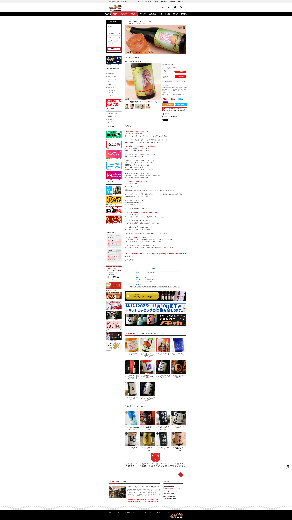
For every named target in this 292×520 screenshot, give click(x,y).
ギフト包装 (110, 95)
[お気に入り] (162, 7)
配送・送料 (135, 512)
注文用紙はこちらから (114, 279)
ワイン (109, 81)
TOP (126, 21)
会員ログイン (148, 1)
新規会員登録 (164, 1)
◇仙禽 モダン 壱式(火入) (163, 447)
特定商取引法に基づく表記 (154, 512)
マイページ (156, 1)
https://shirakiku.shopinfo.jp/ (152, 284)
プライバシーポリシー (167, 512)
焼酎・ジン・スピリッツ (114, 79)
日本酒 (129, 21)
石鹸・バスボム (111, 92)
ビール (109, 84)
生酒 (182, 99)
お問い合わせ (180, 1)
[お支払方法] (168, 7)
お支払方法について (112, 113)
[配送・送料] (175, 7)
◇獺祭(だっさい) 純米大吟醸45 (179, 426)
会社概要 (110, 119)
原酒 (166, 99)
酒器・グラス (111, 87)
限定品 (174, 99)
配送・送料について (112, 116)
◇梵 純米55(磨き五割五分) (132, 447)
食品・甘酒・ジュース (113, 90)
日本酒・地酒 (111, 73)
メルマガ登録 (172, 1)
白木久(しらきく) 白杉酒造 (137, 21)
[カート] (181, 7)
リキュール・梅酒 (112, 76)
